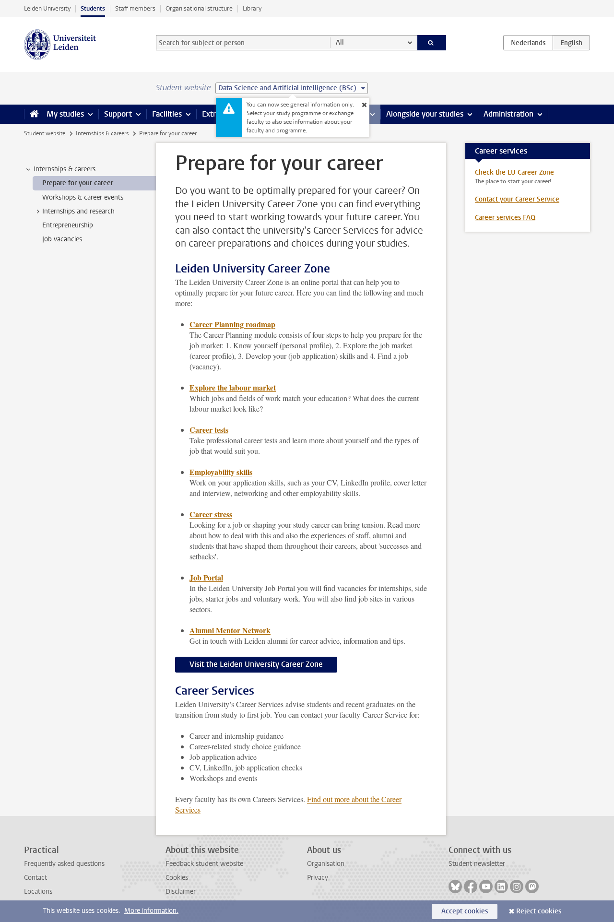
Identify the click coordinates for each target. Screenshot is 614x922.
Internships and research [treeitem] (78, 211)
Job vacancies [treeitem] (62, 239)
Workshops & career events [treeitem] (82, 197)
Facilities (167, 114)
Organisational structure (199, 8)
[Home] (32, 114)
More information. (151, 910)
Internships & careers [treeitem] (64, 169)
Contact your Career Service (517, 199)
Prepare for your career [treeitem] (77, 183)
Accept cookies (464, 911)
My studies (65, 114)
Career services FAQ (505, 217)
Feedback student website (204, 863)
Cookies (176, 877)
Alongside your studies (424, 114)
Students (93, 8)
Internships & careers (102, 133)
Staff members (135, 8)
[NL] (528, 42)
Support (118, 114)
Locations (38, 891)
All (340, 42)
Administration (508, 114)
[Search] (432, 42)
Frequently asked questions (64, 863)
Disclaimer (180, 891)
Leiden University (47, 8)
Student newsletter (477, 863)
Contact (35, 877)
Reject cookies (538, 911)
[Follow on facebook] (470, 886)
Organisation (325, 863)
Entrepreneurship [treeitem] (67, 225)
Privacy (317, 877)
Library (252, 8)
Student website (44, 133)
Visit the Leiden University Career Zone (256, 664)
